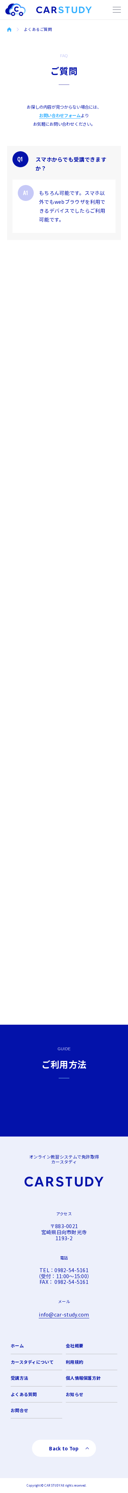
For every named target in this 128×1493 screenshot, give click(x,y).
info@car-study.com (64, 1314)
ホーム (17, 1345)
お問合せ (19, 1410)
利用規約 (74, 1362)
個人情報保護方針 (83, 1378)
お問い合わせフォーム (59, 115)
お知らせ (74, 1394)
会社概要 (74, 1345)
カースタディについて (32, 1362)
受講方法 (19, 1378)
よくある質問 (24, 1394)
